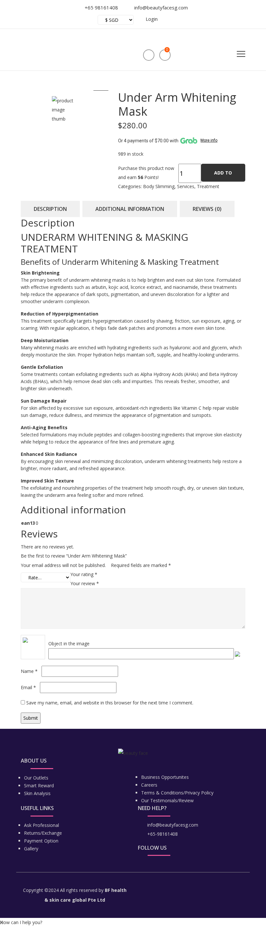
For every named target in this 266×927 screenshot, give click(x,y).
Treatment (208, 186)
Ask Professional (41, 825)
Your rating (83, 574)
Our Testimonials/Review (167, 800)
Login (152, 19)
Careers (149, 785)
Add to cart (223, 176)
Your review (84, 583)
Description (50, 208)
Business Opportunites (165, 777)
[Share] (244, 7)
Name (29, 671)
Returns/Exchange (43, 833)
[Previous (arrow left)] (11, 463)
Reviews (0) (207, 208)
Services (185, 186)
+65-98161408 (162, 834)
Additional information (129, 208)
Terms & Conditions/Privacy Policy (177, 793)
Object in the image (69, 643)
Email (28, 687)
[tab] (50, 209)
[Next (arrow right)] (254, 463)
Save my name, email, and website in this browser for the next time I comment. (109, 703)
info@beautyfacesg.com (172, 825)
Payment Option (41, 841)
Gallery (31, 848)
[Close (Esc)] (230, 7)
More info (208, 140)
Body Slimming (159, 186)
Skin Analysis (37, 793)
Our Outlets (36, 778)
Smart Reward (39, 785)
